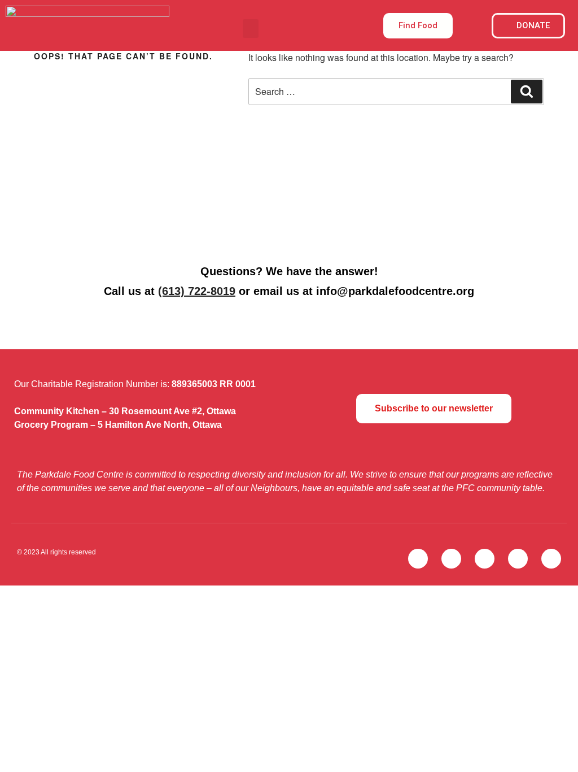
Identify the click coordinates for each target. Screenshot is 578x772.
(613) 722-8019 (196, 291)
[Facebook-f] (451, 559)
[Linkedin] (551, 559)
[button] (251, 28)
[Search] (526, 91)
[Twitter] (418, 559)
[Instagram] (484, 559)
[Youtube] (518, 559)
